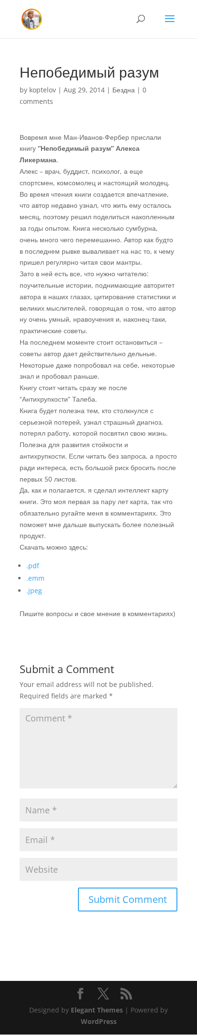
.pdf (32, 565)
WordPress (99, 1021)
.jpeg (34, 590)
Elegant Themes (97, 1009)
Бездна (123, 89)
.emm (35, 578)
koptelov (42, 89)
